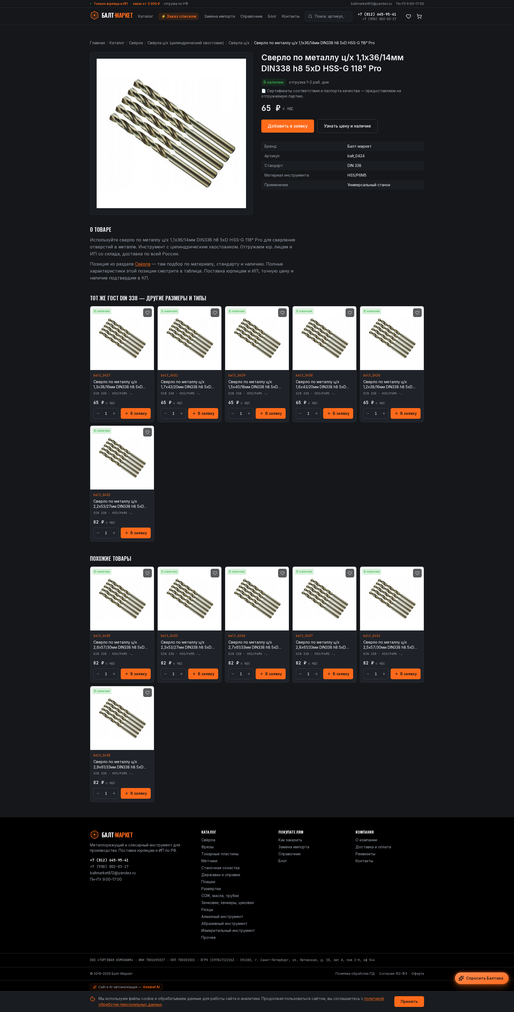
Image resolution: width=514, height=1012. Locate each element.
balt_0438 (101, 755)
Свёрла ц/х (239, 42)
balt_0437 (304, 636)
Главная (97, 42)
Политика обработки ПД (355, 974)
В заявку (138, 413)
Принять (409, 1001)
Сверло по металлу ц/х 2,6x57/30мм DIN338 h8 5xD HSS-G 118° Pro (119, 645)
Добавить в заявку (288, 126)
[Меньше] (98, 413)
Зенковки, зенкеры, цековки (227, 902)
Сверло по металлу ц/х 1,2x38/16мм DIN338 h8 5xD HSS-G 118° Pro (388, 384)
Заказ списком (178, 16)
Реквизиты (365, 854)
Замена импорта (219, 16)
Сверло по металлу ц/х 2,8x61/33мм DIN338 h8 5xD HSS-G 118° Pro (321, 645)
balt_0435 (101, 636)
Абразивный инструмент (224, 923)
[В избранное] (147, 312)
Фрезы (207, 847)
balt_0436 (236, 636)
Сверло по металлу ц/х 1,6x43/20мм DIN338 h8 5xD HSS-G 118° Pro (321, 384)
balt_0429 (236, 375)
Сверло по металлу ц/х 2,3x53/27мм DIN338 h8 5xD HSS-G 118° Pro (186, 645)
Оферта (417, 974)
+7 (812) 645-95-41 (377, 14)
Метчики (209, 860)
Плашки (208, 881)
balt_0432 (101, 495)
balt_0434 (371, 636)
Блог (272, 16)
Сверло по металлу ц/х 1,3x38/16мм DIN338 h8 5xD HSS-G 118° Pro (118, 384)
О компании (366, 840)
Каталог (145, 16)
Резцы (207, 909)
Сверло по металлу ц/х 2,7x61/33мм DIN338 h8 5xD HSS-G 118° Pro (253, 645)
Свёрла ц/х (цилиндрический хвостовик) (186, 42)
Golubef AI (151, 987)
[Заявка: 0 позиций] (419, 16)
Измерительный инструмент (228, 930)
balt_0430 (304, 375)
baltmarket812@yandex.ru (371, 4)
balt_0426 (371, 375)
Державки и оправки (220, 874)
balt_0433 (169, 636)
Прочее (208, 937)
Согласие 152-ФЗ (393, 974)
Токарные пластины (220, 854)
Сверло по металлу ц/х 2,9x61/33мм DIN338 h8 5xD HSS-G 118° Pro (118, 764)
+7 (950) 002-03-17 (379, 19)
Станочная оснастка (220, 867)
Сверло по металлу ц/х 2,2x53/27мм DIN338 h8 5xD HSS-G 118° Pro (118, 504)
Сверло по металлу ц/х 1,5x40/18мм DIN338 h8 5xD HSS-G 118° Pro (253, 384)
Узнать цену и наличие (347, 126)
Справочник (251, 16)
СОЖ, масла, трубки (220, 895)
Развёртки (211, 888)
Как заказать (290, 840)
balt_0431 (169, 375)
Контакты (291, 16)
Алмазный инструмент (222, 916)
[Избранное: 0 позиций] (408, 16)
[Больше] (114, 413)
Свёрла (136, 42)
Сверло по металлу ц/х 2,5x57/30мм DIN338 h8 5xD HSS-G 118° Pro (388, 645)
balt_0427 (101, 375)
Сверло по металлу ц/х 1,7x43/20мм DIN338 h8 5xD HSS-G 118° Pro (186, 384)
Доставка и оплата (373, 847)
